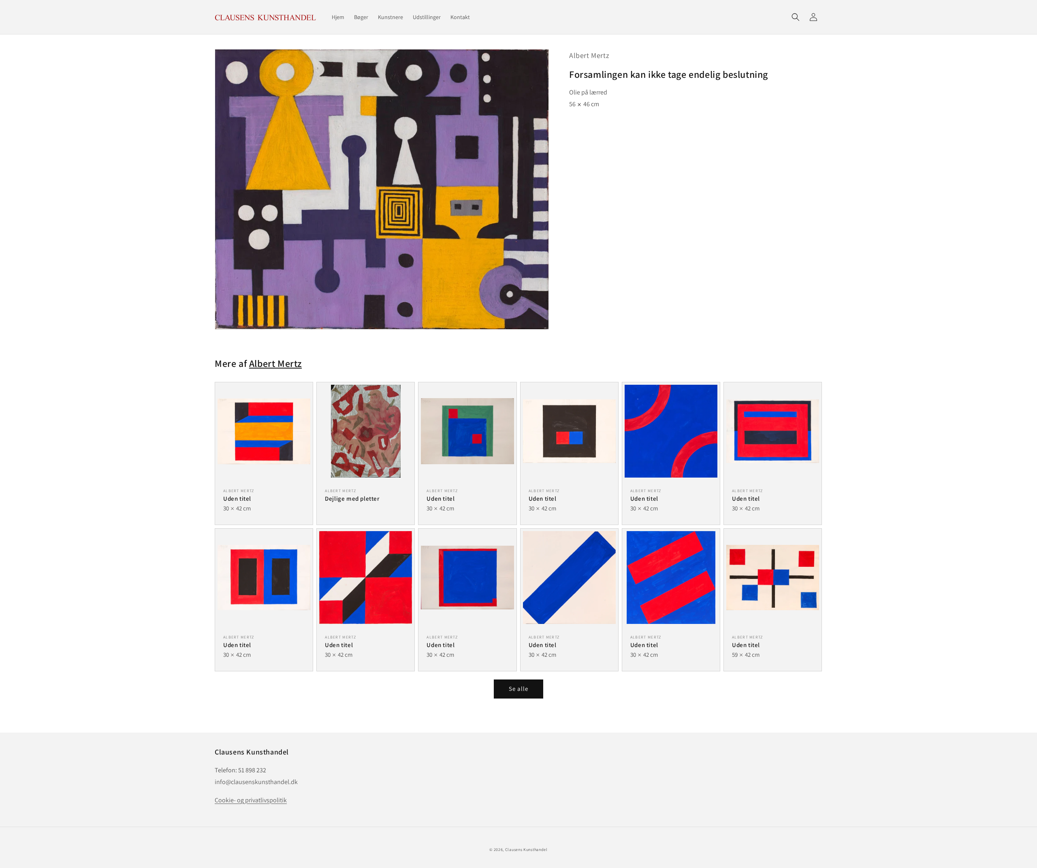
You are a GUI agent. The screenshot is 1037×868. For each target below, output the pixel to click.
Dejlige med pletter (352, 498)
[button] (795, 17)
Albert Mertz (589, 55)
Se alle (518, 688)
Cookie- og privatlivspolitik (251, 800)
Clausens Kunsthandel (526, 849)
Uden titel (237, 498)
